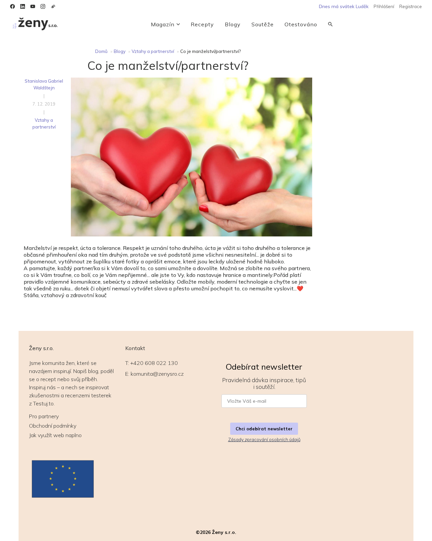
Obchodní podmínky (52, 425)
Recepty (202, 24)
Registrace (410, 6)
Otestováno (301, 24)
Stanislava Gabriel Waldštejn (44, 84)
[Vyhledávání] (330, 24)
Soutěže (262, 24)
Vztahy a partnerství (153, 51)
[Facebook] (12, 6)
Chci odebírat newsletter (264, 428)
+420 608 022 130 (154, 363)
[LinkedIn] (22, 6)
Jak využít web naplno (55, 435)
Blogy (233, 24)
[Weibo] (53, 6)
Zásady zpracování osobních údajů (264, 439)
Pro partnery (44, 416)
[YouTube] (32, 6)
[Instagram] (42, 6)
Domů (101, 51)
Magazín (162, 24)
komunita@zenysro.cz (157, 373)
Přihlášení (384, 6)
